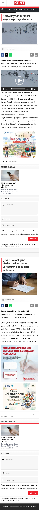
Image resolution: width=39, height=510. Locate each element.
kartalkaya (15, 161)
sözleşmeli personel (7, 416)
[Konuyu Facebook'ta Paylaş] (2, 55)
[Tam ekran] (35, 89)
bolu (10, 161)
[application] (19, 80)
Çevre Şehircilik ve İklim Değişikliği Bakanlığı (21, 414)
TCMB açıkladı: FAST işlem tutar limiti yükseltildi (8, 185)
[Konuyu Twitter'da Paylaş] (6, 55)
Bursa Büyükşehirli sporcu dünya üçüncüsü (21, 9)
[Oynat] (4, 89)
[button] (19, 80)
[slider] (18, 88)
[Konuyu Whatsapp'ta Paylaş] (10, 55)
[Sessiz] (32, 89)
